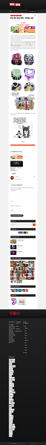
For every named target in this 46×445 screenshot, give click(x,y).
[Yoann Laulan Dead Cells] (32, 269)
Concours (11, 371)
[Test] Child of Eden (13, 170)
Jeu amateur (19, 145)
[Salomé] (20, 279)
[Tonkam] (32, 279)
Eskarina (26, 328)
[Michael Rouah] (14, 276)
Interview (13, 379)
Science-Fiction (11, 409)
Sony (10, 414)
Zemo (26, 345)
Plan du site (18, 328)
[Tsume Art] (14, 282)
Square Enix (11, 418)
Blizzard (10, 366)
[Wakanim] (17, 282)
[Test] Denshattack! (20, 240)
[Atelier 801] (20, 263)
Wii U (13, 429)
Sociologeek (11, 411)
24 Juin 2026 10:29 (20, 247)
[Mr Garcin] (17, 276)
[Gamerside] (14, 291)
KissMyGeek (14, 443)
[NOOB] (29, 276)
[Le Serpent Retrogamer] (20, 291)
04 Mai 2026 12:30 (20, 252)
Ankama (13, 361)
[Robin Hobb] (17, 279)
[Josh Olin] (26, 269)
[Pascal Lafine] (32, 276)
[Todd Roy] (29, 279)
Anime (10, 361)
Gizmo (26, 335)
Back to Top (34, 443)
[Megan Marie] (11, 276)
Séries (13, 424)
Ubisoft (10, 429)
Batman (10, 364)
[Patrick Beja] (11, 279)
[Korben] (29, 269)
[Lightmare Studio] (20, 273)
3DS (10, 359)
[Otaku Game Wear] (26, 291)
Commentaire (13, 190)
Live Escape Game (11, 390)
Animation (13, 359)
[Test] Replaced (19, 251)
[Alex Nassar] (14, 263)
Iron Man (10, 381)
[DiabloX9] (14, 266)
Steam (10, 424)
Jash (25, 342)
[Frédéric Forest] (32, 266)
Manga (14, 392)
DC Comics (11, 374)
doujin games (13, 145)
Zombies (10, 436)
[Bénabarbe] (23, 263)
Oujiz (25, 330)
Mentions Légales (19, 331)
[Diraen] (17, 266)
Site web (12, 210)
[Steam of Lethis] (26, 279)
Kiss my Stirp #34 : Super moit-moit (16, 160)
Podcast (13, 403)
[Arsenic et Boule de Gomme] (17, 263)
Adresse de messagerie (15, 205)
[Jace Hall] (17, 269)
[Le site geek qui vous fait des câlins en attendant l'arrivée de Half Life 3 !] (15, 6)
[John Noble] (23, 269)
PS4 (12, 405)
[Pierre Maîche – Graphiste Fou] (11, 291)
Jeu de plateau (11, 383)
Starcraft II (10, 420)
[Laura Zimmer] (11, 273)
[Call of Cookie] (26, 263)
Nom (11, 201)
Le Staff (24, 326)
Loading (10, 392)
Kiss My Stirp (18, 15)
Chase (26, 333)
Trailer (13, 427)
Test (10, 427)
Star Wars (10, 422)
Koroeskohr (17, 176)
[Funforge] (11, 269)
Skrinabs (26, 340)
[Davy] (11, 266)
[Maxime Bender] (32, 273)
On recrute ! (25, 352)
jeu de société (11, 386)
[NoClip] (26, 276)
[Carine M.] (29, 263)
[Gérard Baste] (14, 269)
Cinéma (14, 366)
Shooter (25, 145)
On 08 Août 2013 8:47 (14, 20)
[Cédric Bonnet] (32, 263)
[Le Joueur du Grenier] (14, 273)
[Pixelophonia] (14, 279)
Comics (10, 369)
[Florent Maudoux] (26, 266)
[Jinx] (20, 269)
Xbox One (10, 434)
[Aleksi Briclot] (11, 263)
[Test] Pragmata (19, 245)
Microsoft (10, 397)
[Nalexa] (20, 276)
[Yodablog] (20, 282)
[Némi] (23, 276)
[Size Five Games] (23, 279)
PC (9, 403)
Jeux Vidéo (13, 15)
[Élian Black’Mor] (20, 266)
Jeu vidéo (10, 388)
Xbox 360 (10, 431)
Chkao (20, 20)
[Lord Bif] (23, 273)
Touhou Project (31, 145)
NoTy (25, 337)
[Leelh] (17, 273)
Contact (17, 326)
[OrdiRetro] (23, 291)
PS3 (10, 405)
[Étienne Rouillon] (23, 266)
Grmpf (26, 350)
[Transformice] (11, 282)
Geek (10, 379)
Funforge (10, 376)
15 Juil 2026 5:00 (20, 241)
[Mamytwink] (26, 273)
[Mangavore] (29, 273)
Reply (34, 176)
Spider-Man (11, 416)
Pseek (26, 347)
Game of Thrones (11, 377)
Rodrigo (10, 407)
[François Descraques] (29, 266)
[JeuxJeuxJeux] (17, 291)
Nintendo (11, 400)
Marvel (11, 395)
